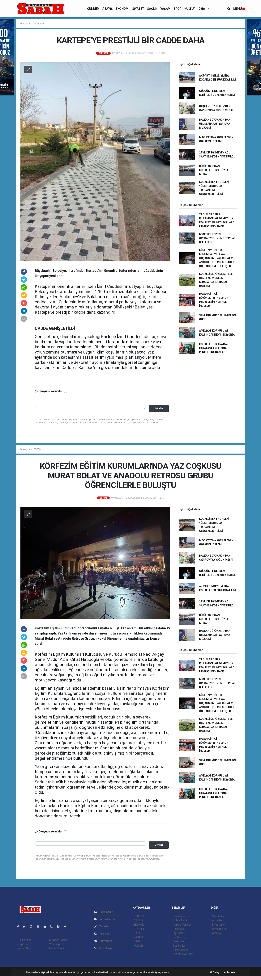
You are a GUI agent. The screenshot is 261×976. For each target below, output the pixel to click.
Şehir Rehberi (181, 949)
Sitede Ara (218, 916)
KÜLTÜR (189, 8)
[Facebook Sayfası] (19, 926)
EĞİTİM (37, 449)
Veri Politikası (25, 948)
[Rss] (53, 926)
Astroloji (217, 933)
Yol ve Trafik (180, 920)
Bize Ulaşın (105, 948)
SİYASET (138, 8)
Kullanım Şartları (58, 939)
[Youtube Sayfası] (39, 926)
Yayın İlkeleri (25, 944)
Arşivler (104, 933)
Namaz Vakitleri (182, 924)
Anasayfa (24, 23)
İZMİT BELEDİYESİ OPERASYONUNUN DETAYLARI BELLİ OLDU (217, 238)
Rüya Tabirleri (220, 928)
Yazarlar (104, 926)
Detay (216, 972)
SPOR (177, 8)
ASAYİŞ (107, 8)
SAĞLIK (152, 8)
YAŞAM (165, 8)
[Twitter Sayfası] (26, 926)
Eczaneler (179, 928)
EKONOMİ (122, 8)
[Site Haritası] (60, 926)
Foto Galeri (106, 911)
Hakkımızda (25, 939)
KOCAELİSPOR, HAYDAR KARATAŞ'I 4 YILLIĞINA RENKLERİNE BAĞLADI (213, 348)
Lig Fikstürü (179, 933)
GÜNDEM (93, 8)
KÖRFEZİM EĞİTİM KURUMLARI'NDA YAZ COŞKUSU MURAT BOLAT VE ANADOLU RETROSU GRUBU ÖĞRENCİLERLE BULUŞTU (216, 258)
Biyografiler (219, 924)
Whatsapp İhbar (58, 944)
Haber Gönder (57, 948)
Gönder (159, 408)
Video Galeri (107, 919)
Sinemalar (179, 941)
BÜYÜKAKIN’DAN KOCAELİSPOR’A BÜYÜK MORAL (213, 170)
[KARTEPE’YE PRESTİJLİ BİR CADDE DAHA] (95, 161)
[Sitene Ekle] (66, 926)
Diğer (203, 8)
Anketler (217, 920)
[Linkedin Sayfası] (46, 926)
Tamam (231, 972)
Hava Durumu (181, 916)
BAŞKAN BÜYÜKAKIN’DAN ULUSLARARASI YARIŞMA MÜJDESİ (214, 123)
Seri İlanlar (179, 945)
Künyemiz (105, 940)
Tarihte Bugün (181, 937)
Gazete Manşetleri (184, 954)
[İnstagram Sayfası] (33, 926)
